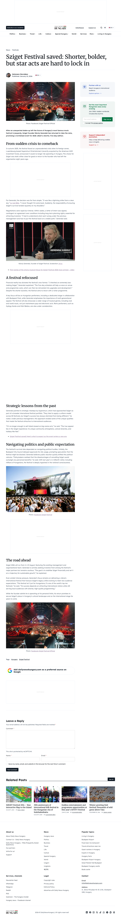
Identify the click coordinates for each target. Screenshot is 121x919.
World (74, 34)
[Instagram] (94, 912)
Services (83, 34)
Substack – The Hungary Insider (17, 897)
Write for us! (10, 851)
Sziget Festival (24, 659)
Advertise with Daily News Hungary (56, 890)
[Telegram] (107, 912)
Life (40, 34)
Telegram (9, 887)
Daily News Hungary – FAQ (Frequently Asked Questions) (22, 844)
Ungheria (47, 866)
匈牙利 (46, 869)
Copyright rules (49, 880)
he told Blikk (14, 203)
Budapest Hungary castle (91, 866)
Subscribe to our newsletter (15, 27)
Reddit (8, 890)
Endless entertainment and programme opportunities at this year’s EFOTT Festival (74, 807)
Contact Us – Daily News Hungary (18, 839)
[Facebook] (90, 912)
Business (22, 34)
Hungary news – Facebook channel (18, 900)
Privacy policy (49, 884)
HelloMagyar (80, 28)
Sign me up (107, 119)
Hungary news (49, 836)
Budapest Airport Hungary (91, 859)
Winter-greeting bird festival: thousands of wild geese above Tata (101, 807)
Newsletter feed (11, 880)
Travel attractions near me (91, 846)
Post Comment (12, 770)
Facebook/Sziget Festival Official (43, 651)
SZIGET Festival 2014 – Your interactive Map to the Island (19, 806)
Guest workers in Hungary (91, 849)
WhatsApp (10, 884)
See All (111, 779)
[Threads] (114, 912)
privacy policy (98, 123)
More (91, 34)
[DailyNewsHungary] (60, 27)
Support (9, 855)
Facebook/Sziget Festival (43, 515)
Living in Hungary (104, 34)
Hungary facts (87, 856)
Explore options (94, 93)
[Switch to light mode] (105, 27)
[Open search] (101, 28)
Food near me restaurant (90, 843)
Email (43, 755)
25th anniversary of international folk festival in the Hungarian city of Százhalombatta (46, 808)
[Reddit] (111, 912)
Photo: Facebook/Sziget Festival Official (40, 123)
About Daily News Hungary (15, 836)
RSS (7, 893)
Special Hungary (61, 34)
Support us (92, 145)
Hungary (14, 659)
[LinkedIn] (87, 912)
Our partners (10, 848)
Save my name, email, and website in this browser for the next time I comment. (37, 764)
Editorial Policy (49, 887)
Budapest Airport (88, 839)
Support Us (92, 28)
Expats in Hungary (88, 853)
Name (9, 755)
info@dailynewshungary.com (92, 883)
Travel (32, 34)
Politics (12, 34)
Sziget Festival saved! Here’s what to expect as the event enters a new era (38, 436)
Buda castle (86, 869)
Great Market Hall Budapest (92, 863)
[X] (97, 912)
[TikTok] (100, 912)
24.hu (60, 264)
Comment (10, 729)
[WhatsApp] (104, 912)
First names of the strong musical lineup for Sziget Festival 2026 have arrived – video (42, 270)
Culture (48, 34)
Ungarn (46, 863)
